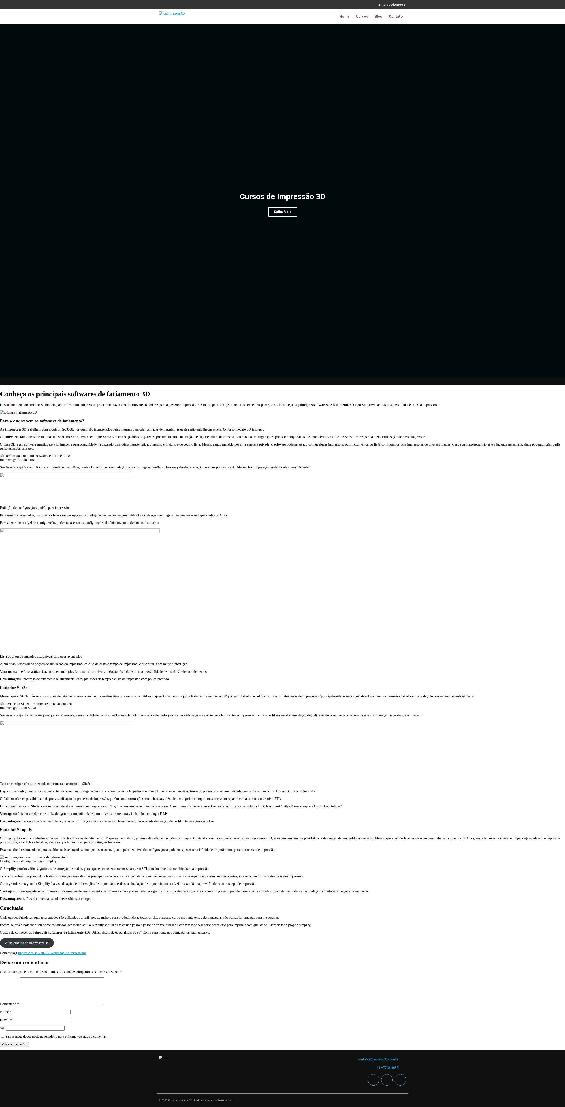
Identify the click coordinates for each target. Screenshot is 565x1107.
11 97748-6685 (387, 1068)
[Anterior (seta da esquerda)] (7, 553)
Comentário (9, 1004)
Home (344, 16)
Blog (378, 16)
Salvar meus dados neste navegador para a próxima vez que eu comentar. (56, 1036)
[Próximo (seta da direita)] (557, 553)
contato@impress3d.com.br (377, 1059)
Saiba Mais (282, 212)
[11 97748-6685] (404, 1067)
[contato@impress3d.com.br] (404, 1059)
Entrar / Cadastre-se (391, 4)
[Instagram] (387, 1080)
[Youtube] (400, 1080)
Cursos (362, 16)
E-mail (6, 1020)
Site (2, 1028)
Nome (5, 1012)
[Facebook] (373, 1080)
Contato (396, 16)
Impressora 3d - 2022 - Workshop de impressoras (52, 953)
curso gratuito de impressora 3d (27, 943)
